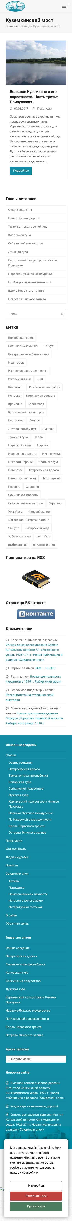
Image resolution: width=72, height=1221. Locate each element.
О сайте (11, 915)
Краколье (15, 404)
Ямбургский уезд (37, 528)
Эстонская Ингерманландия (28, 520)
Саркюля (32, 487)
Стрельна (55, 503)
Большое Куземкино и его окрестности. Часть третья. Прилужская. (35, 96)
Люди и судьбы (17, 857)
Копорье (14, 395)
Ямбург (13, 528)
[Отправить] (62, 314)
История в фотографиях (26, 900)
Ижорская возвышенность (27, 371)
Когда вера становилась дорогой (34, 1106)
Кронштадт (36, 404)
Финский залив (39, 511)
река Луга (43, 536)
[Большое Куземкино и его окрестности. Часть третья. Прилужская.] (36, 62)
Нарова (42, 445)
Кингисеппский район (44, 387)
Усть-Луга (15, 511)
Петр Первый (51, 478)
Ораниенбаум (48, 462)
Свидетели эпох (17, 873)
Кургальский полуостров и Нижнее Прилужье (33, 263)
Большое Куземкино (23, 346)
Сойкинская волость (23, 495)
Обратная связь (17, 923)
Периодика (16, 887)
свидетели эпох (44, 544)
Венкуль (49, 346)
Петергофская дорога (24, 218)
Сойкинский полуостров (25, 243)
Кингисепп (15, 387)
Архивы (14, 881)
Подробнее (21, 170)
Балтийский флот (20, 337)
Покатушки (44, 108)
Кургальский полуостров (26, 412)
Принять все (36, 1206)
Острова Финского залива (27, 299)
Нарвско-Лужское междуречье (30, 274)
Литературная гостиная (26, 907)
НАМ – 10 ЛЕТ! (45, 668)
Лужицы (48, 429)
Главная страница (18, 26)
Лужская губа (18, 252)
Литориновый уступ (22, 429)
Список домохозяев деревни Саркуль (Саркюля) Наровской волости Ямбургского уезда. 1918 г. (34, 718)
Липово (34, 420)
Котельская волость (40, 395)
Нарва (38, 437)
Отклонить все (36, 1196)
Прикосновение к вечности (28, 894)
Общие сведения (20, 210)
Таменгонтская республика (28, 226)
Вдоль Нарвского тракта (26, 290)
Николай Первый (20, 462)
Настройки (36, 1185)
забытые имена (19, 536)
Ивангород (16, 362)
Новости (12, 865)
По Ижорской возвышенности (29, 282)
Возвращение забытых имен (28, 354)
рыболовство (17, 544)
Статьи (11, 755)
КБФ (40, 379)
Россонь (14, 487)
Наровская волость (22, 453)
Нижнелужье (51, 453)
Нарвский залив (19, 445)
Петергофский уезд (22, 478)
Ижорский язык (19, 379)
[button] (64, 6)
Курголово (15, 420)
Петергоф (15, 470)
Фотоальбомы (16, 849)
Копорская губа (19, 235)
